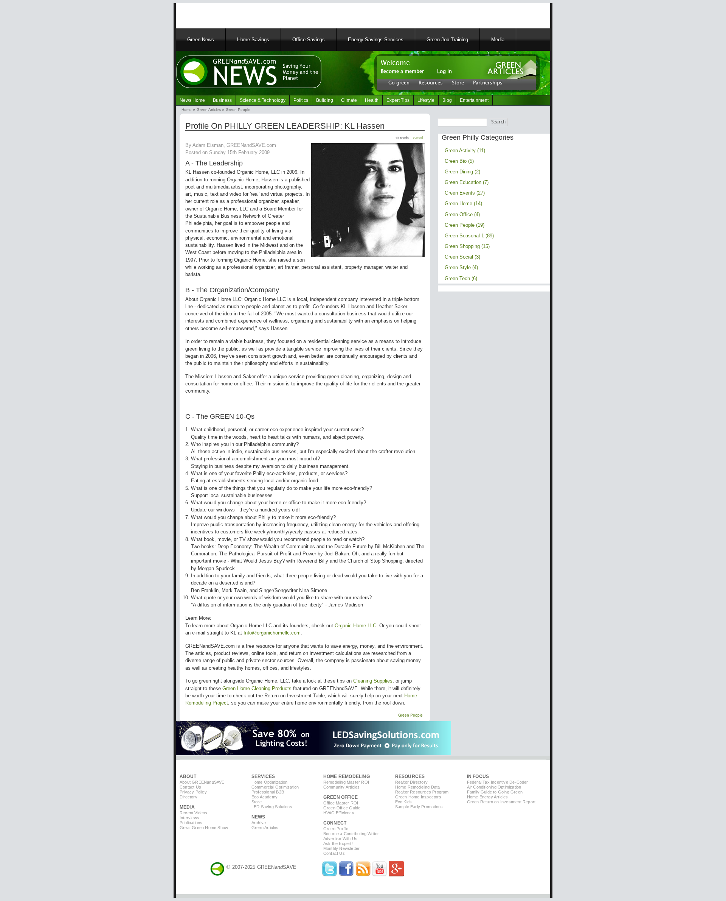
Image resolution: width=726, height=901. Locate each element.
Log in (444, 71)
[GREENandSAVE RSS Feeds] (363, 875)
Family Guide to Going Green (495, 792)
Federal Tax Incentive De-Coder (497, 782)
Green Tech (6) (461, 278)
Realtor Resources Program (422, 792)
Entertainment (474, 100)
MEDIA (187, 807)
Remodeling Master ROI (346, 782)
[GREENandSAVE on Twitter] (329, 875)
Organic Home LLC (355, 625)
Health (372, 100)
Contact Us (190, 787)
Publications (191, 822)
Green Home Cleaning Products (257, 688)
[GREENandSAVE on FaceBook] (346, 875)
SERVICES (263, 776)
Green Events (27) (465, 193)
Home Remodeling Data (417, 787)
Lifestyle (425, 100)
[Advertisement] (271, 14)
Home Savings (253, 39)
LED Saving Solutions (271, 806)
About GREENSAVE (202, 782)
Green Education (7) (467, 182)
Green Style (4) (461, 267)
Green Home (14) (463, 203)
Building (324, 100)
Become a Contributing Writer (351, 833)
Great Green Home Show (204, 827)
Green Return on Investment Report (501, 802)
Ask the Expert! (338, 843)
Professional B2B (267, 792)
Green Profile (336, 828)
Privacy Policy (193, 792)
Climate (349, 100)
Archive (258, 822)
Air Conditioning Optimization (494, 787)
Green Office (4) (462, 214)
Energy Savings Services (375, 39)
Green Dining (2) (462, 172)
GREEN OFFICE (340, 797)
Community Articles (341, 787)
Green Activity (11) (465, 150)
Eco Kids (403, 802)
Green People (238, 110)
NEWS (258, 817)
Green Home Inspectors (418, 797)
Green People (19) (464, 225)
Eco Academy (264, 797)
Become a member (402, 71)
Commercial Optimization (275, 787)
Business (222, 100)
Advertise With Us (340, 838)
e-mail (418, 137)
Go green (399, 82)
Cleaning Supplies (372, 681)
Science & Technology (262, 100)
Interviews (189, 817)
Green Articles (209, 110)
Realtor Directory (411, 782)
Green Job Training (447, 39)
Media (497, 39)
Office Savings (308, 39)
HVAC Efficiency (338, 813)
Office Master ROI (340, 803)
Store (458, 82)
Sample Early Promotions (419, 806)
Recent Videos (194, 813)
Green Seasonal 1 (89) (469, 235)
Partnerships (488, 82)
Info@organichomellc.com (272, 633)
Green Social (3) (462, 257)
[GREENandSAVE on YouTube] (379, 875)
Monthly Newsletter (341, 848)
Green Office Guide (342, 808)
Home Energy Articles (487, 797)
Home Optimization (269, 782)
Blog (447, 100)
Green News (200, 39)
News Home (192, 100)
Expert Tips (398, 100)
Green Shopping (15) (467, 246)
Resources (431, 82)
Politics (300, 100)
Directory (188, 797)
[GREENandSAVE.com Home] (217, 867)
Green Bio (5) (459, 161)
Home (187, 110)
